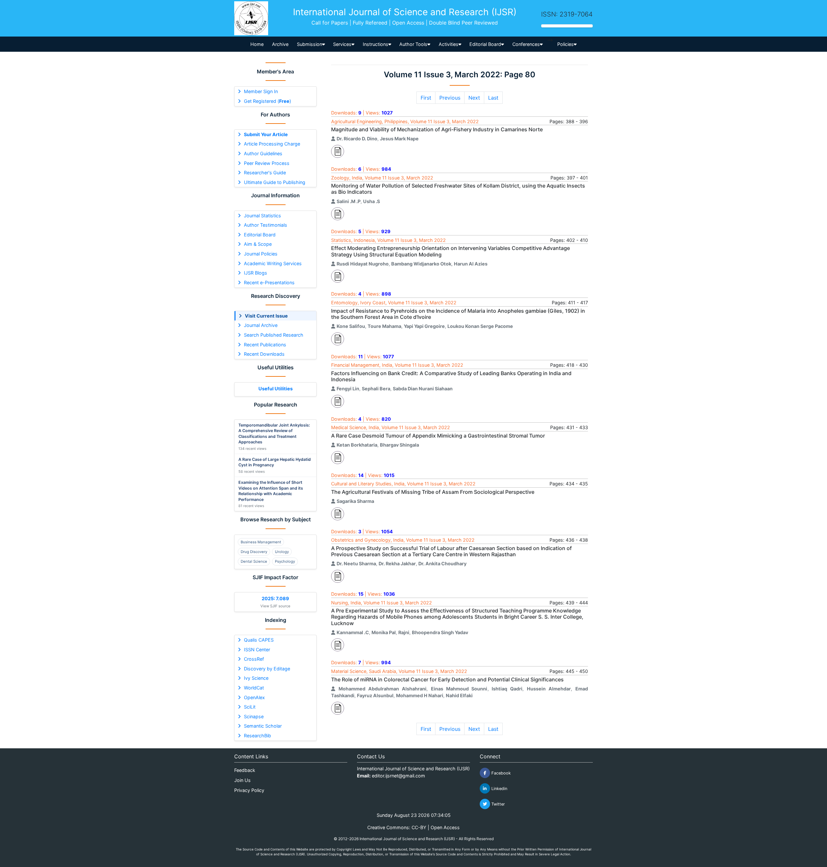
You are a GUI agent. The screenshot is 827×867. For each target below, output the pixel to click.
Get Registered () (267, 101)
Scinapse (254, 716)
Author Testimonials (265, 225)
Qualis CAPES (259, 640)
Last (493, 97)
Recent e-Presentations (269, 282)
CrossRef (254, 659)
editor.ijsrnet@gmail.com (398, 775)
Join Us (242, 780)
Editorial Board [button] (485, 44)
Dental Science (254, 561)
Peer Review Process (266, 163)
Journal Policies (260, 253)
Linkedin (498, 788)
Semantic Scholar (263, 726)
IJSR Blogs (255, 273)
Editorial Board (260, 234)
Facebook (500, 773)
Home (257, 44)
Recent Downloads (264, 354)
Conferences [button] (526, 44)
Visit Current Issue (266, 316)
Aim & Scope (258, 244)
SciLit (250, 707)
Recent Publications (265, 344)
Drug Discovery (254, 551)
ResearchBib (257, 735)
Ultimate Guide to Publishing (274, 182)
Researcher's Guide (265, 172)
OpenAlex (254, 697)
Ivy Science (256, 678)
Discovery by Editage (267, 668)
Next (474, 97)
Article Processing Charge (272, 143)
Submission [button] (309, 44)
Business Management (261, 542)
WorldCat (254, 687)
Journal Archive (260, 325)
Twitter (497, 804)
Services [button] (342, 44)
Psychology (285, 561)
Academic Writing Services (273, 263)
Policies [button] (565, 44)
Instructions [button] (375, 44)
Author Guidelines (263, 153)
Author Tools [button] (413, 44)
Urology (282, 551)
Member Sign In (261, 91)
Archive (280, 44)
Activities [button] (448, 44)
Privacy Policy (249, 790)
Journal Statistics (262, 215)
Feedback (244, 770)
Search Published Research (273, 335)
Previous (449, 97)
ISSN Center (257, 649)
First (426, 97)
